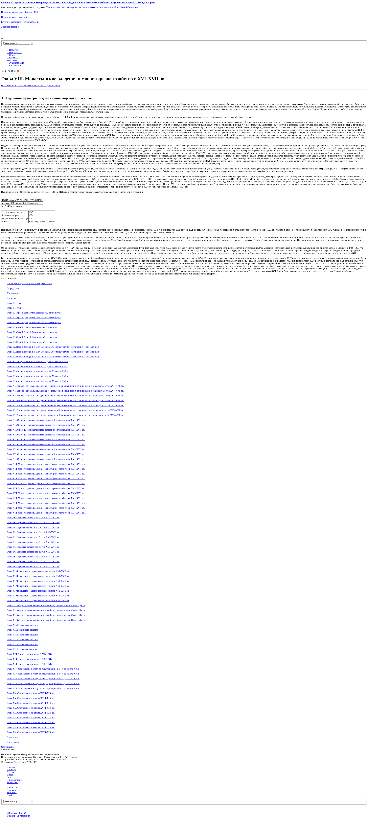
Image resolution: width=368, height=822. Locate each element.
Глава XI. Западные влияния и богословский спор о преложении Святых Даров (46, 605)
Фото (9, 777)
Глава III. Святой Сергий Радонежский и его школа (32, 327)
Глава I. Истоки (14, 303)
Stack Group (20, 762)
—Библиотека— (15, 65)
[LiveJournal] (9, 71)
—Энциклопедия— (16, 63)
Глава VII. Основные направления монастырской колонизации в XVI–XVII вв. (46, 420)
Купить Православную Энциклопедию (20, 22)
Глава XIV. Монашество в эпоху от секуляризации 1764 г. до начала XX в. (43, 669)
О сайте (11, 795)
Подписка (12, 787)
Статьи (10, 772)
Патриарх (11, 769)
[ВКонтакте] (6, 71)
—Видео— (12, 57)
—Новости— (13, 50)
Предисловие (13, 293)
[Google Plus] (18, 71)
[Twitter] (15, 71)
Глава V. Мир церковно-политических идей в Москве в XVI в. (37, 361)
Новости (11, 767)
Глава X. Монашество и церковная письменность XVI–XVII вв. (38, 571)
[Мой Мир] (12, 71)
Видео (10, 775)
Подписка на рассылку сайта (15, 17)
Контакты (12, 792)
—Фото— (12, 60)
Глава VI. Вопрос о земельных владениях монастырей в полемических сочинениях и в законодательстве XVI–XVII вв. (65, 386)
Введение (11, 298)
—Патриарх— (14, 52)
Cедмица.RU (7, 747)
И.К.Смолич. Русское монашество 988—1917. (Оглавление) (30, 85)
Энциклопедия (14, 780)
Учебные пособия (10, 27)
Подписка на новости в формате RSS (19, 12)
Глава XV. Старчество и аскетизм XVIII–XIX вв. (31, 693)
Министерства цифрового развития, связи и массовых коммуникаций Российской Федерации (92, 7)
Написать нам (14, 790)
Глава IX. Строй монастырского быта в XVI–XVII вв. (33, 517)
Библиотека (12, 782)
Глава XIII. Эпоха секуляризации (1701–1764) (29, 654)
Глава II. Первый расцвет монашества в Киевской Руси (34, 312)
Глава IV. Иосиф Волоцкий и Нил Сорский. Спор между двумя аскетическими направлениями (53, 347)
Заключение (13, 737)
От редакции (13, 288)
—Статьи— (12, 55)
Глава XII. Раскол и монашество (22, 625)
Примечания (13, 742)
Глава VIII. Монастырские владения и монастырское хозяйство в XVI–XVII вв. (46, 464)
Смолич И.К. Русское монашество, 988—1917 (29, 283)
